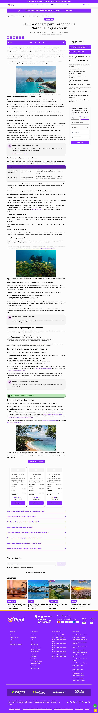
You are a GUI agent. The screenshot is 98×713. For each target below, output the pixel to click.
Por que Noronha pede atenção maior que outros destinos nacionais (79, 46)
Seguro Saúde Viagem (78, 678)
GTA (32, 642)
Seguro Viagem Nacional (78, 637)
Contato (12, 639)
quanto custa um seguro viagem (39, 343)
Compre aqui (68, 10)
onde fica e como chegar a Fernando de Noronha (20, 417)
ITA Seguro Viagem (35, 649)
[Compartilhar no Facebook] (8, 37)
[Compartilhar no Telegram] (14, 37)
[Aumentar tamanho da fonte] (11, 42)
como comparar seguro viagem (17, 370)
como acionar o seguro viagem (50, 420)
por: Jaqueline (32, 608)
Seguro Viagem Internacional (79, 635)
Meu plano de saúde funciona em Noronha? (21, 516)
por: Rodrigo (52, 608)
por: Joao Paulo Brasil (12, 608)
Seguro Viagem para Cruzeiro (79, 663)
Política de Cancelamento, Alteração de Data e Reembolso (37, 709)
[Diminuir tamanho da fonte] (9, 42)
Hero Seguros (34, 644)
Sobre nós (53, 4)
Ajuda (47, 4)
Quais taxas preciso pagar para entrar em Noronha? (24, 538)
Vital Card (33, 666)
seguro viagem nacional (37, 209)
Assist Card (33, 637)
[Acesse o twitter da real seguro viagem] (77, 702)
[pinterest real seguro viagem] (83, 702)
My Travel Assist (35, 651)
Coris (32, 639)
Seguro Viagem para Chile (79, 650)
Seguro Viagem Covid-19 (78, 680)
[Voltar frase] (35, 42)
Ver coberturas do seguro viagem (19, 153)
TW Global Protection (36, 661)
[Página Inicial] (11, 5)
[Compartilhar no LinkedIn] (20, 37)
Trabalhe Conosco (14, 637)
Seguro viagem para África (58, 637)
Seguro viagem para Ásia (58, 635)
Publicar (61, 563)
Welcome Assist (35, 668)
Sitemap (87, 709)
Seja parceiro (61, 4)
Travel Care (33, 659)
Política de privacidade (14, 709)
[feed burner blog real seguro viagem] (89, 702)
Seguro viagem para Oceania (59, 654)
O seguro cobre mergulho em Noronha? (20, 527)
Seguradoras (40, 4)
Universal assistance (36, 663)
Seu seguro (87, 4)
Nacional (31, 601)
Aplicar (85, 118)
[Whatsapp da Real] (95, 706)
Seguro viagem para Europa (59, 651)
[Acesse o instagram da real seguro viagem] (74, 702)
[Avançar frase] (43, 42)
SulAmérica (34, 656)
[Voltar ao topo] (95, 710)
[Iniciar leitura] (39, 42)
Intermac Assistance (36, 647)
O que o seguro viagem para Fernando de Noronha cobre (76, 52)
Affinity (32, 635)
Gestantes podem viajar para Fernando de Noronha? (24, 548)
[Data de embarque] (80, 132)
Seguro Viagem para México (79, 652)
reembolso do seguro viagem (14, 422)
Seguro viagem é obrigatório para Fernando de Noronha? (26, 511)
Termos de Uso (79, 709)
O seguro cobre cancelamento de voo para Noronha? (24, 543)
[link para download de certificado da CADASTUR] (38, 692)
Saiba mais (18, 503)
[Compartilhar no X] (11, 37)
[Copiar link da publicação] (23, 37)
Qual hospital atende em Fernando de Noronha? (23, 522)
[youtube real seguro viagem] (86, 702)
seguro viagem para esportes (47, 248)
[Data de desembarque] (80, 137)
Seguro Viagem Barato (78, 675)
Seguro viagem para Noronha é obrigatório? (77, 42)
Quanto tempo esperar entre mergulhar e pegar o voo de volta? (28, 532)
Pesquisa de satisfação (16, 644)
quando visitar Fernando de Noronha (52, 414)
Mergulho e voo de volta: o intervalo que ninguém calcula (79, 57)
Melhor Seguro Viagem (78, 673)
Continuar (80, 142)
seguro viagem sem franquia (43, 368)
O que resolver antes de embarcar (78, 69)
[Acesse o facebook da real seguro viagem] (71, 702)
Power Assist (34, 654)
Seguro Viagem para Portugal (79, 639)
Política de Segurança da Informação (63, 709)
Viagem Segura (11, 601)
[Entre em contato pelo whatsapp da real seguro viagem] (80, 702)
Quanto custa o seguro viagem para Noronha (78, 61)
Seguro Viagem (31, 4)
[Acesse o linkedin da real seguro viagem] (68, 702)
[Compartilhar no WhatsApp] (17, 37)
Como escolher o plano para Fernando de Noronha (79, 65)
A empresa (12, 635)
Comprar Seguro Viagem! (36, 461)
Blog (68, 4)
